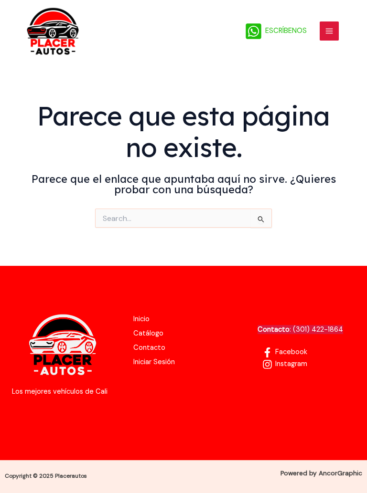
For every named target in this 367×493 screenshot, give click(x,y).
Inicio (141, 319)
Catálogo (148, 333)
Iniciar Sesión (154, 362)
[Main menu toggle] (329, 31)
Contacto (149, 347)
